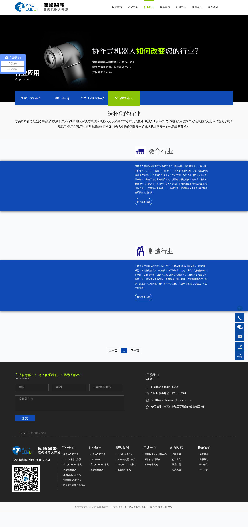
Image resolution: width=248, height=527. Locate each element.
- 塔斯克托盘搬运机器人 (73, 485)
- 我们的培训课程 (151, 459)
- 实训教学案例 (150, 464)
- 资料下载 (203, 469)
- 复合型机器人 (69, 469)
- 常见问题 (175, 464)
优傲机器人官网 (37, 433)
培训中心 (181, 7)
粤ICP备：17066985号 (136, 507)
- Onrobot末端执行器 (72, 480)
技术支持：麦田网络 (161, 507)
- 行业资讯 (175, 459)
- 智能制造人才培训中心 (155, 454)
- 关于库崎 (203, 454)
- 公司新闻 (175, 454)
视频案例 (165, 7)
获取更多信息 (143, 201)
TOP (239, 357)
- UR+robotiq (95, 459)
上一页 (113, 350)
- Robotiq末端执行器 (71, 459)
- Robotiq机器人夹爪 (125, 459)
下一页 (135, 350)
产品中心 (133, 7)
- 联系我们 (203, 459)
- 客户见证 (175, 469)
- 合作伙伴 (203, 464)
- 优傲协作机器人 (70, 454)
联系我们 (213, 7)
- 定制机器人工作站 (71, 474)
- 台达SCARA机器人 (72, 464)
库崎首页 (117, 7)
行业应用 (149, 7)
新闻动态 (197, 7)
